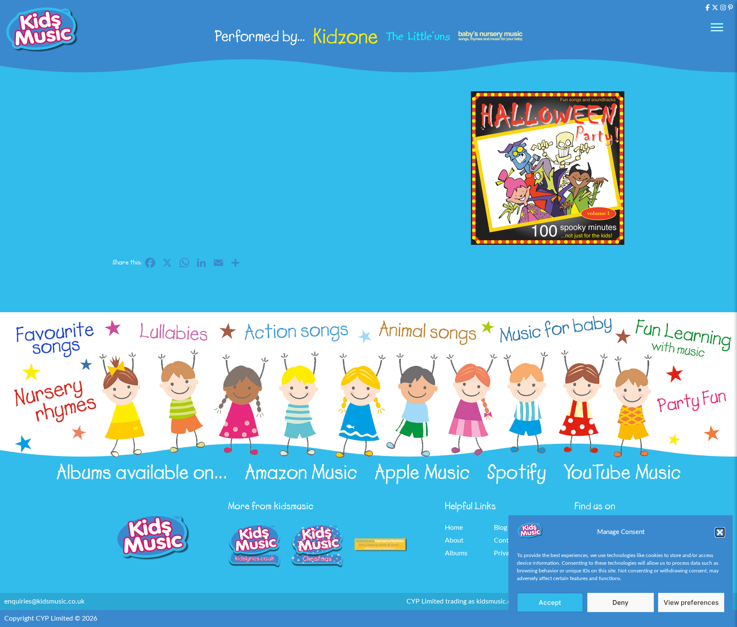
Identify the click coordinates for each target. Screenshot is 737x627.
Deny (620, 602)
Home (454, 527)
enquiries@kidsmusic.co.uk (44, 601)
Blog (500, 527)
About (454, 540)
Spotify (516, 472)
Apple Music (422, 472)
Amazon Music (301, 472)
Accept (550, 602)
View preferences (691, 602)
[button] (720, 532)
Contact (506, 540)
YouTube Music (622, 472)
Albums (456, 553)
